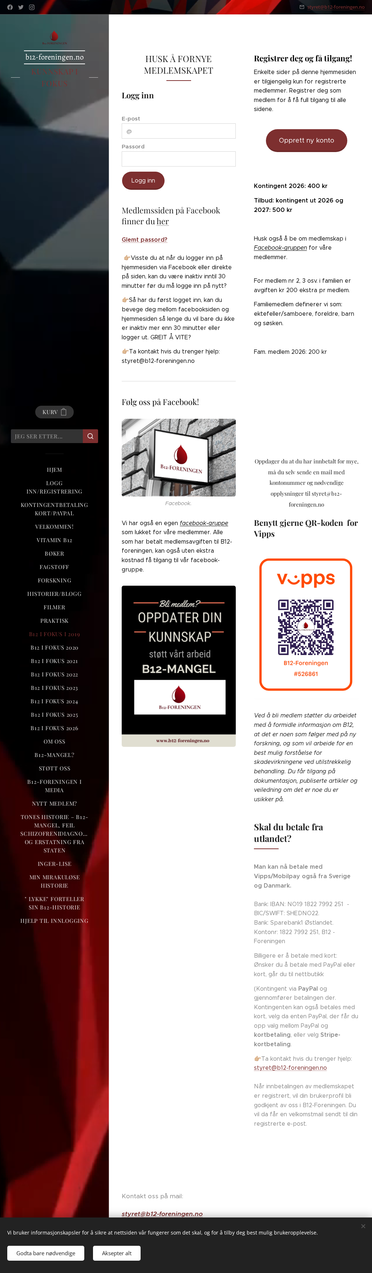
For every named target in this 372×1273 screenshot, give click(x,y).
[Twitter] (20, 7)
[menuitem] (54, 470)
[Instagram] (31, 7)
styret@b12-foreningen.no (336, 7)
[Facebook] (10, 7)
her (163, 221)
